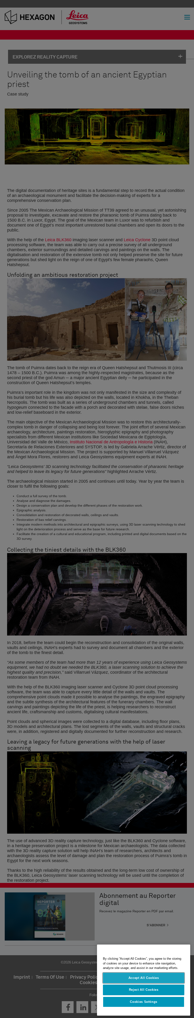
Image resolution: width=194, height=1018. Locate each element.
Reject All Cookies (144, 989)
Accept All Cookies (143, 978)
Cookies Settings (143, 1002)
